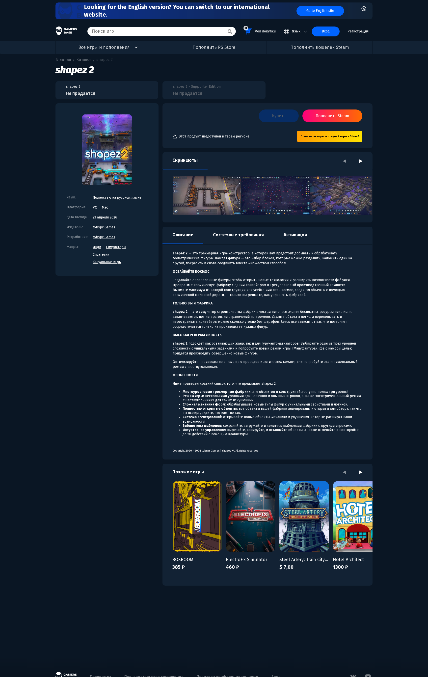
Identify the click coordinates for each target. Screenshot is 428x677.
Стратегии (101, 254)
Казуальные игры (107, 262)
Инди (97, 247)
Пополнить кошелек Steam (319, 47)
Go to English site (320, 11)
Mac (105, 207)
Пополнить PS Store (213, 47)
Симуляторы (116, 247)
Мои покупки (260, 29)
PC (95, 207)
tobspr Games (104, 227)
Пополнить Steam (332, 115)
